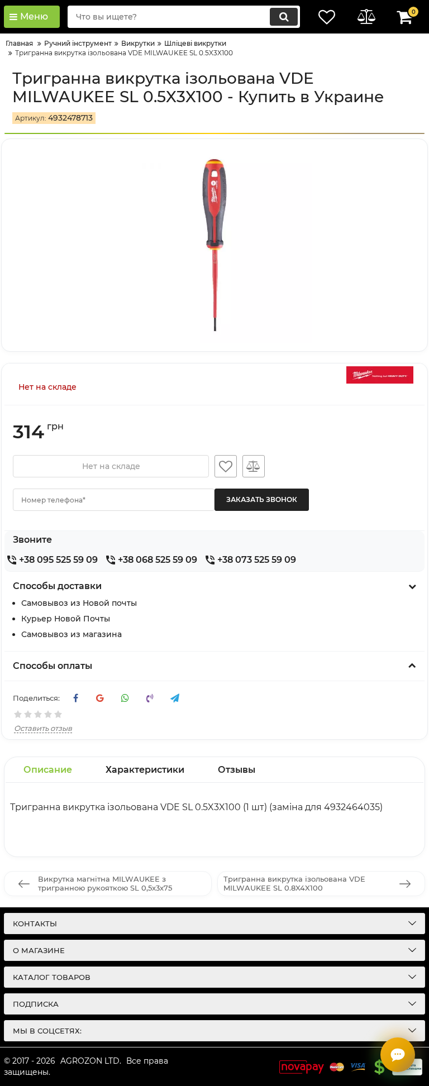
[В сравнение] (253, 466)
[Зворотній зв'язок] (397, 1054)
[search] (284, 17)
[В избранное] (225, 466)
